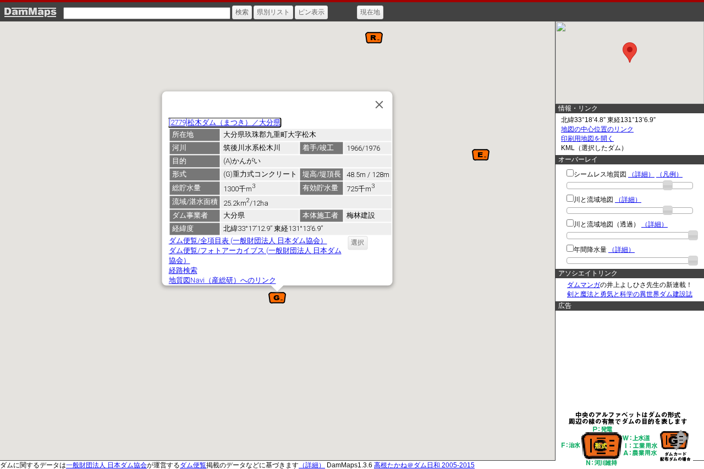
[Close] (379, 104)
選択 (357, 242)
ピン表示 (311, 12)
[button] (374, 37)
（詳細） (641, 174)
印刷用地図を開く (587, 138)
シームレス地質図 (600, 174)
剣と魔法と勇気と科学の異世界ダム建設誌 (629, 294)
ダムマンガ (583, 285)
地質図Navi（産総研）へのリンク (222, 280)
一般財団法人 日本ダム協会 (106, 465)
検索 (242, 12)
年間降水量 (590, 249)
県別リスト (273, 12)
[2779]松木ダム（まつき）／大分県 (224, 122)
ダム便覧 (193, 465)
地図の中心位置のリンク (597, 129)
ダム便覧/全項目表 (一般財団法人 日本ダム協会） (247, 240)
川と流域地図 (593, 199)
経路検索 (182, 270)
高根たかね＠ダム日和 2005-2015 (424, 465)
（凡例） (669, 174)
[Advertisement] (627, 360)
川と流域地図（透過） (607, 224)
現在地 (370, 12)
